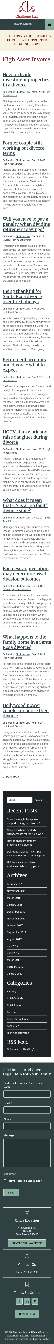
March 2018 (14, 897)
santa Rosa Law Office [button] (27, 1243)
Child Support (14, 1005)
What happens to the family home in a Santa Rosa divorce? (27, 642)
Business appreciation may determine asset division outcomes (26, 574)
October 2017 (15, 925)
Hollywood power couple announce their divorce (26, 710)
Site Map (24, 1335)
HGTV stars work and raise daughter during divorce (25, 437)
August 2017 (14, 939)
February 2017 (15, 966)
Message (8, 1135)
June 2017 (13, 953)
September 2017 (16, 932)
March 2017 (14, 959)
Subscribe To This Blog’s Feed (24, 1049)
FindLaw (46, 1339)
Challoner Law (23, 92)
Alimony (11, 991)
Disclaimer (9, 1173)
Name (7, 1086)
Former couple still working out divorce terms (23, 148)
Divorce (7, 240)
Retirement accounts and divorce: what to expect (24, 365)
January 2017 (14, 973)
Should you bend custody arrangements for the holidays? (25, 832)
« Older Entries (11, 776)
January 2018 (14, 904)
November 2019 (16, 890)
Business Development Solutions (21, 1339)
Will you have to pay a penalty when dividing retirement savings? (26, 224)
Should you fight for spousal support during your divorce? (23, 821)
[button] (49, 24)
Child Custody (15, 998)
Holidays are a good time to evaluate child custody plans (23, 864)
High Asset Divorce (12, 163)
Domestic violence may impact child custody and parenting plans (26, 853)
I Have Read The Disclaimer (25, 1180)
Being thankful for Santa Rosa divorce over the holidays (22, 296)
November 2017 (16, 918)
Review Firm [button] (27, 1313)
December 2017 (16, 911)
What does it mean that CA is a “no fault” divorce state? (25, 505)
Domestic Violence (18, 1019)
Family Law (13, 1025)
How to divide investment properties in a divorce (26, 80)
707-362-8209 (22, 24)
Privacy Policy (38, 1335)
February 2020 (15, 884)
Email (7, 1103)
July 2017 (12, 946)
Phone (7, 1119)
